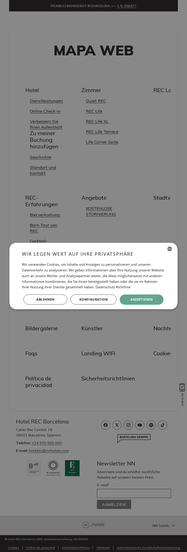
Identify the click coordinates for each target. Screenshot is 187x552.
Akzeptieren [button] (141, 299)
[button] (93, 300)
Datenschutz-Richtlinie (113, 287)
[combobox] (169, 249)
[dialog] (93, 276)
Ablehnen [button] (45, 299)
